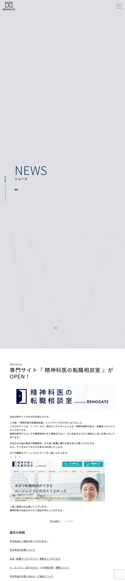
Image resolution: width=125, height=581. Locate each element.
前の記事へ (55, 521)
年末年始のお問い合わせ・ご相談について (32, 576)
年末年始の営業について (22, 549)
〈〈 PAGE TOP (118, 517)
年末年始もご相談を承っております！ (29, 541)
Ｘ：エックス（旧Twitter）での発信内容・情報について (40, 567)
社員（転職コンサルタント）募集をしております (35, 558)
